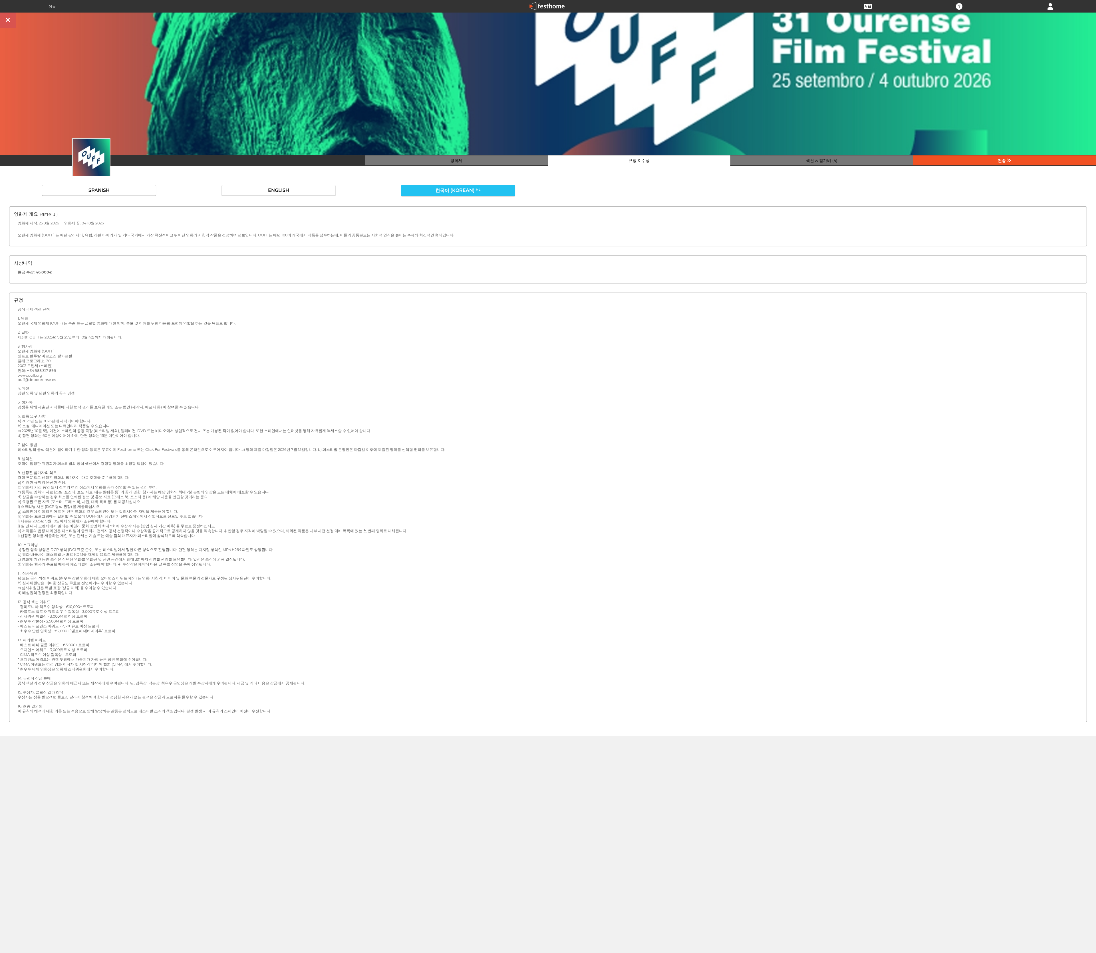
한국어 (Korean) (458, 190)
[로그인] (1050, 6)
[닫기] (8, 20)
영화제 (456, 160)
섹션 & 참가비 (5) (821, 160)
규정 (18, 300)
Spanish (99, 190)
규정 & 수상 (639, 160)
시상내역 (23, 263)
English (278, 190)
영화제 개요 (36, 214)
